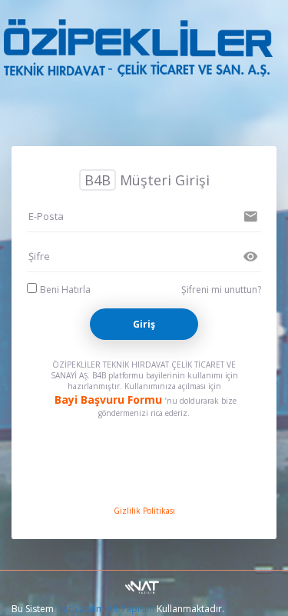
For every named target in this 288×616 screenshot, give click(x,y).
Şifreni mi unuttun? (221, 289)
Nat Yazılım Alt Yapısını (105, 608)
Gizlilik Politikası (144, 510)
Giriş (144, 324)
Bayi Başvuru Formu (108, 399)
